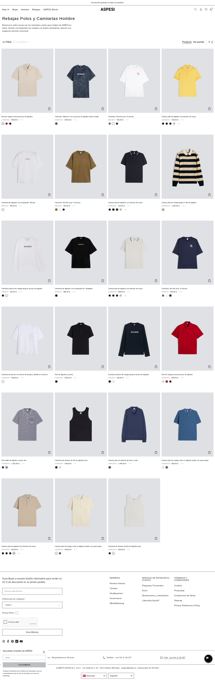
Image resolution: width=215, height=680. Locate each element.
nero (2, 123)
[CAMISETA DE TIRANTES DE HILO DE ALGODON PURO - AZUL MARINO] (81, 425)
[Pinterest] (12, 641)
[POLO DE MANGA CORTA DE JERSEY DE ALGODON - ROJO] (188, 339)
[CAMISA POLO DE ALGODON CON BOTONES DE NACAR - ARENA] (27, 510)
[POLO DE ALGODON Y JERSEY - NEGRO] (81, 339)
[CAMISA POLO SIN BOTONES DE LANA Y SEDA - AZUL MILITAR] (134, 425)
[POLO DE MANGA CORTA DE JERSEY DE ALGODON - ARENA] (27, 81)
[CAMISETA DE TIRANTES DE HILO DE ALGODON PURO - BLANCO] (134, 510)
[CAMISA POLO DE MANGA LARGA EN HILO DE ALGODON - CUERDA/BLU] (188, 167)
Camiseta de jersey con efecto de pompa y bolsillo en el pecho (24, 374)
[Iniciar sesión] (200, 9)
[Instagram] (3, 641)
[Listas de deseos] (206, 9)
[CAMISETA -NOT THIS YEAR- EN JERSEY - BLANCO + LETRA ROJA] (134, 81)
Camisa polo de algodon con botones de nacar (179, 116)
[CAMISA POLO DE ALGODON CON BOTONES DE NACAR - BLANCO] (134, 253)
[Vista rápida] (49, 108)
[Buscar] (195, 9)
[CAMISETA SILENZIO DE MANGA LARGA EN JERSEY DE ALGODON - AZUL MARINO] (134, 339)
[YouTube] (21, 641)
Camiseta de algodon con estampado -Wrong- (18, 202)
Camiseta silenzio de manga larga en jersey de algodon (21, 288)
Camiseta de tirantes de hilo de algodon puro (71, 460)
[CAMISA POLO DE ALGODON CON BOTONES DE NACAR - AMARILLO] (188, 81)
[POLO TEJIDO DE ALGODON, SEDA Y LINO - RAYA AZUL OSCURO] (27, 425)
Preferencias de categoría (14, 599)
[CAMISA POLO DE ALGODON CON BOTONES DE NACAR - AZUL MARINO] (134, 167)
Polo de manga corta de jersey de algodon (17, 116)
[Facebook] (8, 641)
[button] (32, 632)
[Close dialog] (44, 652)
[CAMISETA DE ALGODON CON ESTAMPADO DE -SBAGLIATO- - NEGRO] (81, 253)
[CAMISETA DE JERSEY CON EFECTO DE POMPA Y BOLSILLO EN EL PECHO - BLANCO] (27, 339)
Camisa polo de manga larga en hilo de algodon (179, 202)
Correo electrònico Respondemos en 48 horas (54, 658)
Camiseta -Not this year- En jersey (121, 116)
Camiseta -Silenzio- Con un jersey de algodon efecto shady (77, 116)
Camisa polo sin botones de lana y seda (123, 460)
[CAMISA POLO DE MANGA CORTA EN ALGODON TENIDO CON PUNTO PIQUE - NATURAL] (81, 510)
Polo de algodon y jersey (64, 374)
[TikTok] (16, 641)
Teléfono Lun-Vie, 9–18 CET (119, 658)
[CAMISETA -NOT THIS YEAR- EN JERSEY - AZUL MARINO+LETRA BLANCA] (188, 253)
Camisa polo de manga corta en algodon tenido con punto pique (185, 460)
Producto (187, 42)
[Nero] (6, 123)
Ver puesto (198, 42)
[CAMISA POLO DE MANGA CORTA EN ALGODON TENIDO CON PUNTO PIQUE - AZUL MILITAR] (188, 425)
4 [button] (212, 42)
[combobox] (94, 676)
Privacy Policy (8, 613)
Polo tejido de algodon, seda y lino (13, 460)
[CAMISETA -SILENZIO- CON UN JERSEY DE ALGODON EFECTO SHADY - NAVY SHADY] (81, 81)
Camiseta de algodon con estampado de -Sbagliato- (74, 288)
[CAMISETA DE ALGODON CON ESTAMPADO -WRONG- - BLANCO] (27, 167)
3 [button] (209, 42)
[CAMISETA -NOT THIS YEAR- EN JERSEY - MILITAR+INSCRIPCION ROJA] (81, 167)
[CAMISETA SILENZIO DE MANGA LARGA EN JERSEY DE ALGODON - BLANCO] (27, 253)
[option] (107, 2)
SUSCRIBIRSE (24, 665)
